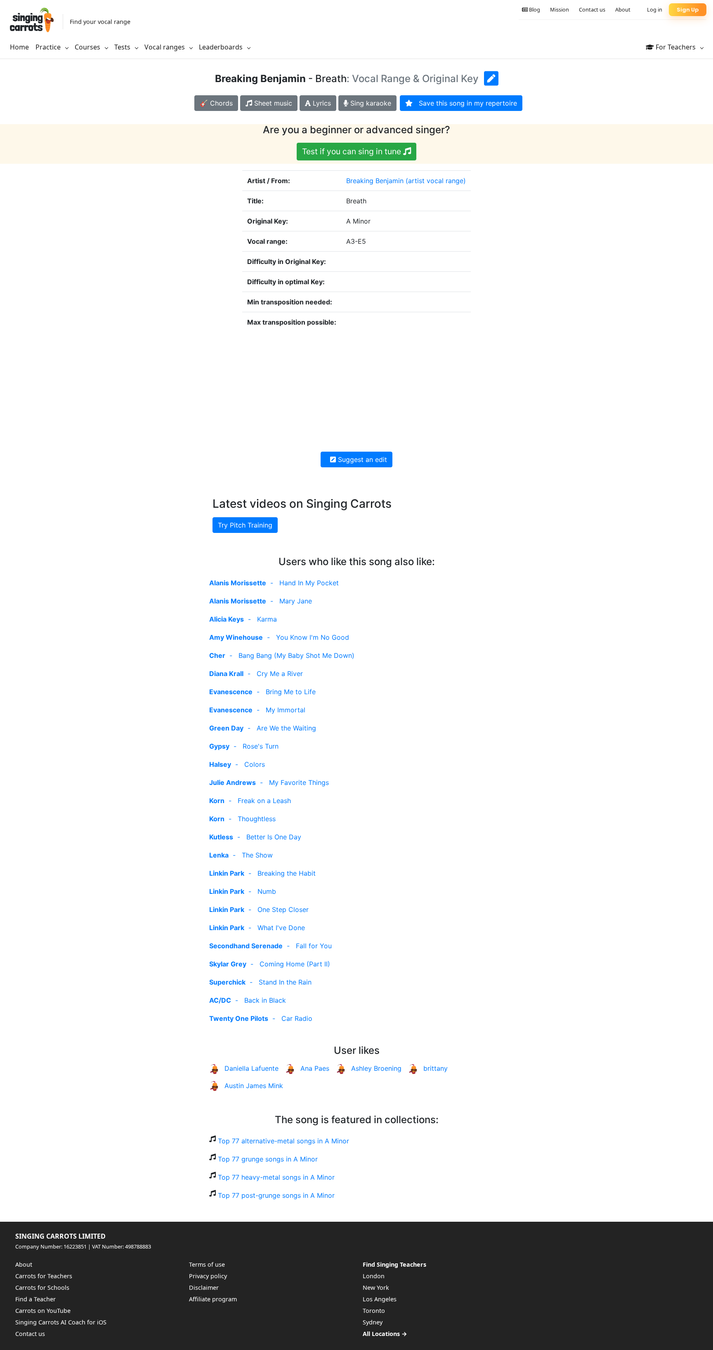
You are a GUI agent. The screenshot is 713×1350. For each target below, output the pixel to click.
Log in (654, 9)
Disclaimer (204, 1287)
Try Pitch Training (245, 525)
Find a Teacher (35, 1299)
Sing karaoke (369, 103)
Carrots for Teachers (43, 1276)
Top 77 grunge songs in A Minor (268, 1159)
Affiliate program (213, 1299)
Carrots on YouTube (43, 1311)
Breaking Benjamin (375, 181)
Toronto (374, 1311)
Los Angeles (380, 1299)
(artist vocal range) (436, 181)
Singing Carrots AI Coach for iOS (60, 1322)
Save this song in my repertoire (465, 103)
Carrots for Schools (42, 1287)
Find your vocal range (100, 22)
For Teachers (675, 47)
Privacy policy (208, 1276)
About (622, 9)
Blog (534, 9)
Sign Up (688, 10)
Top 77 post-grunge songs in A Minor (276, 1195)
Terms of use (207, 1264)
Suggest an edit (361, 459)
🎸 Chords (216, 103)
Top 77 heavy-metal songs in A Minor (276, 1177)
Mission (559, 9)
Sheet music (272, 103)
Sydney (372, 1322)
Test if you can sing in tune (352, 151)
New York (376, 1287)
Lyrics (321, 103)
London (374, 1276)
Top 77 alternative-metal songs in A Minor (283, 1141)
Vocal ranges (165, 47)
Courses (88, 47)
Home (19, 47)
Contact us (592, 9)
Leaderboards (221, 47)
